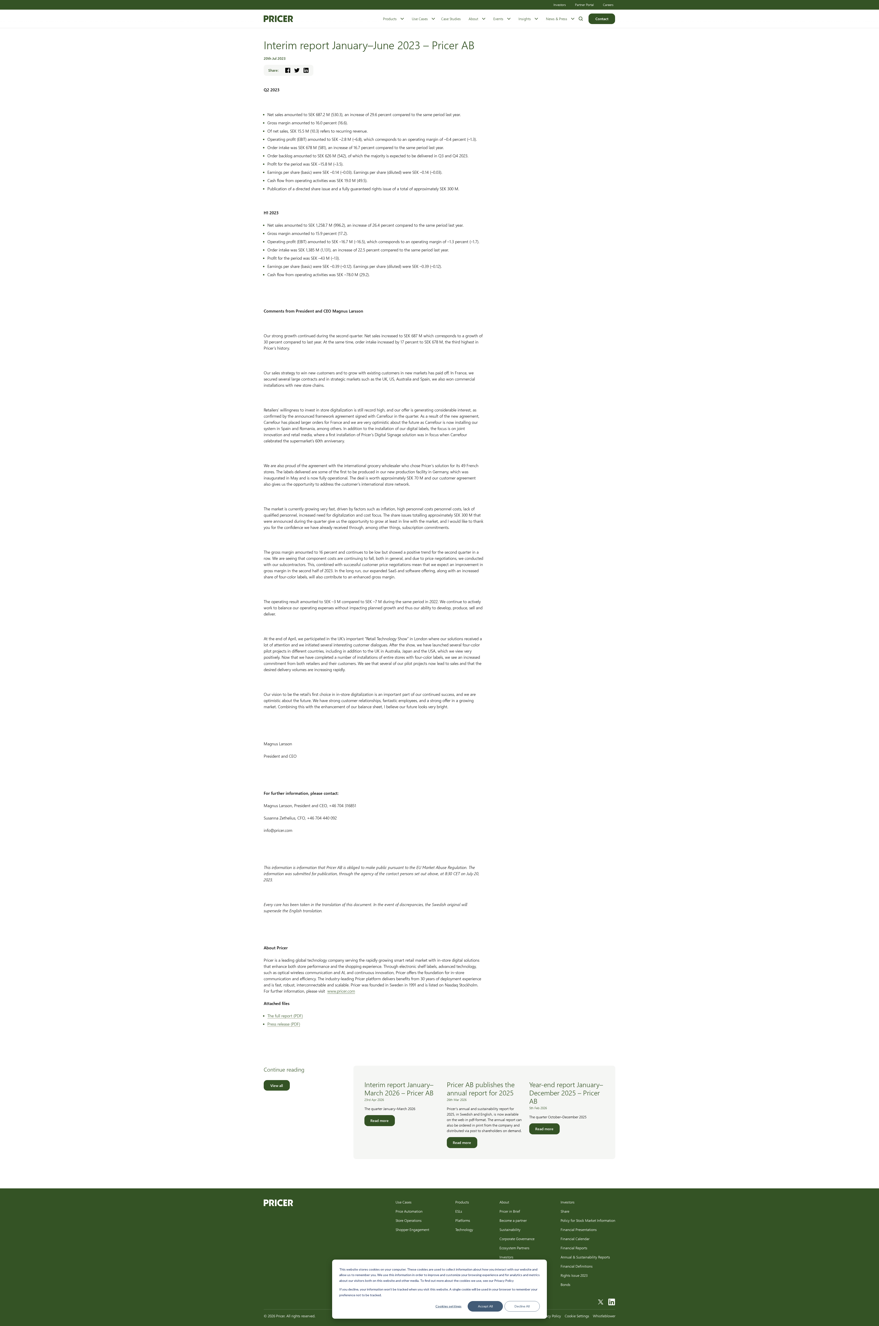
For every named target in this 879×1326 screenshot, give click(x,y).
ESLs (458, 1211)
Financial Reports (574, 1247)
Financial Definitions (577, 1266)
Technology (464, 1229)
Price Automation (409, 1211)
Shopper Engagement (412, 1229)
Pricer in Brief (509, 1211)
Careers (608, 5)
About (473, 18)
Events (498, 18)
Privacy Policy (550, 1315)
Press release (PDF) (283, 1024)
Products (390, 18)
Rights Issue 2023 (574, 1275)
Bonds (565, 1284)
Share (565, 1211)
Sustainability (510, 1229)
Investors (559, 5)
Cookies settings (448, 1306)
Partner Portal (584, 5)
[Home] (278, 18)
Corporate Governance (516, 1238)
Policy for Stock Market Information (588, 1220)
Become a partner (513, 1220)
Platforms (462, 1220)
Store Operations (409, 1220)
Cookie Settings (577, 1315)
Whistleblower (604, 1315)
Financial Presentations (579, 1229)
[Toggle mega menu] (402, 18)
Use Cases (420, 18)
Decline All (522, 1306)
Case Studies (451, 18)
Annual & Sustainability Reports (585, 1257)
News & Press (556, 18)
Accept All (485, 1306)
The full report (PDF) (285, 1015)
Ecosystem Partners (514, 1247)
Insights (524, 18)
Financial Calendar (575, 1238)
